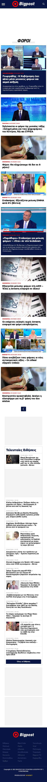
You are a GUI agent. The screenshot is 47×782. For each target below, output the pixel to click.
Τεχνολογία (37, 743)
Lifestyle (21, 749)
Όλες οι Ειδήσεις (23, 662)
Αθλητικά (21, 755)
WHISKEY (29, 775)
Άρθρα (5, 761)
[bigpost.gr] (23, 4)
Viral (34, 746)
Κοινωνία (6, 755)
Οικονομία (6, 749)
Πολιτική (6, 746)
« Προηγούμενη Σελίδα (23, 409)
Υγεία (20, 761)
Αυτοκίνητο (22, 758)
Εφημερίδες (37, 758)
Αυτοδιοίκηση (23, 752)
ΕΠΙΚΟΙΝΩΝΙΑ (23, 771)
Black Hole (22, 743)
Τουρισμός (37, 752)
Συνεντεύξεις (8, 758)
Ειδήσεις (6, 743)
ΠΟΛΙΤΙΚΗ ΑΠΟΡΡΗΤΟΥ (34, 769)
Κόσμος (5, 752)
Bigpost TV (37, 755)
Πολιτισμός (37, 749)
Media (20, 746)
